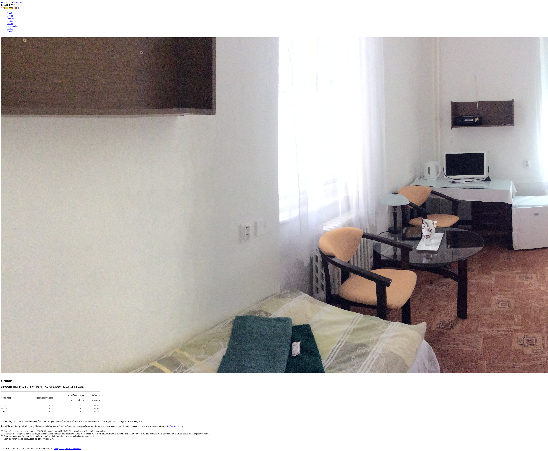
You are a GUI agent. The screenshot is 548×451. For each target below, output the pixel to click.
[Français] (18, 8)
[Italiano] (14, 8)
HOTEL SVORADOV (11, 2)
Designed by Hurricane (64, 448)
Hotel (9, 13)
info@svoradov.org (174, 426)
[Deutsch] (10, 8)
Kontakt (10, 31)
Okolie (10, 28)
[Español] (7, 8)
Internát (10, 18)
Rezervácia (12, 26)
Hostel (10, 16)
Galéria (10, 21)
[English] (3, 8)
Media (78, 448)
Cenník (10, 23)
